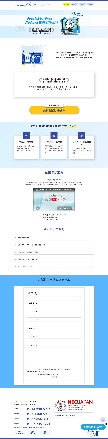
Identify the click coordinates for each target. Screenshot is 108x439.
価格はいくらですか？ (24, 238)
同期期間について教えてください (27, 259)
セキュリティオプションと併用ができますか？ (31, 245)
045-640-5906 (40, 408)
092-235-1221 (40, 423)
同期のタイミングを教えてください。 (29, 252)
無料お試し (66, 4)
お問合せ (91, 4)
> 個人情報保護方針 (61, 415)
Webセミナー (83, 4)
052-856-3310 (40, 418)
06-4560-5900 (40, 413)
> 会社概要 (72, 415)
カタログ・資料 (74, 4)
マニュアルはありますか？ (25, 266)
